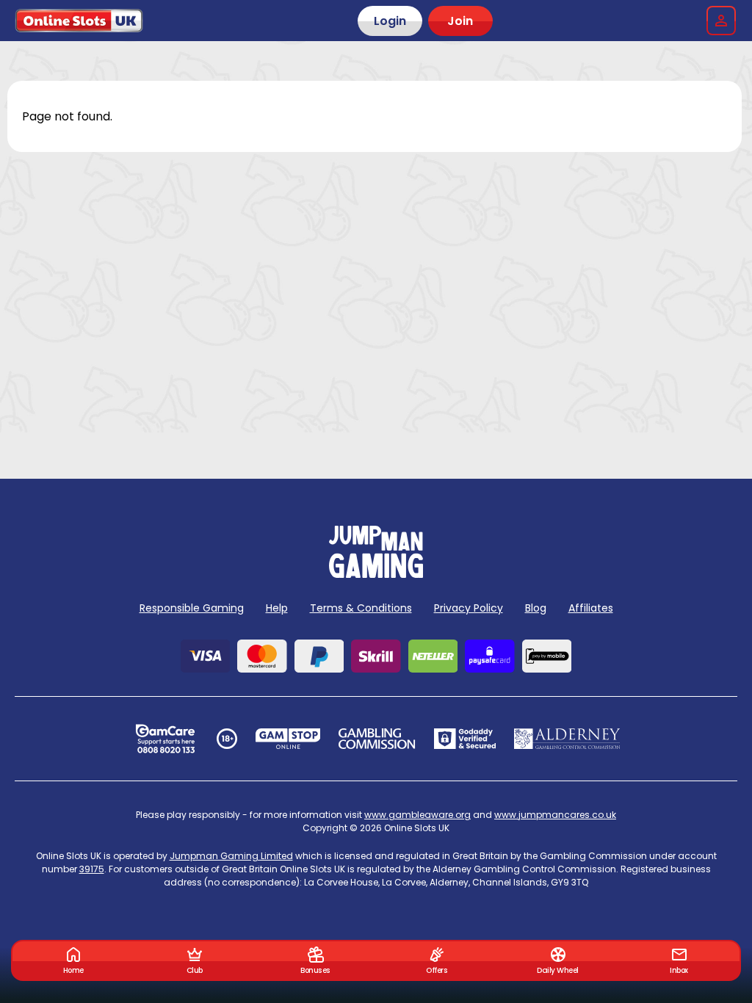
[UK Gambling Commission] (377, 738)
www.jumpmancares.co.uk (555, 814)
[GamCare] (165, 738)
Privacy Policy (468, 608)
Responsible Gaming (192, 608)
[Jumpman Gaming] (376, 573)
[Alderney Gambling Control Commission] (567, 738)
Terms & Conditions (361, 608)
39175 (91, 869)
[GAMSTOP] (288, 738)
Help (277, 608)
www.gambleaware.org (417, 814)
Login (390, 20)
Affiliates (590, 608)
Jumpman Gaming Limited (231, 856)
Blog (535, 608)
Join (460, 20)
